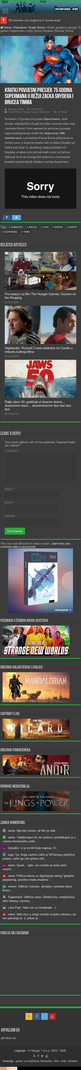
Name (9, 489)
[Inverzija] (40, 7)
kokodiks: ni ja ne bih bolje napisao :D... (33, 848)
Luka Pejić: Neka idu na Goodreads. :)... (33, 907)
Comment (12, 450)
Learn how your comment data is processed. (35, 545)
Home (7, 27)
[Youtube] (52, 1016)
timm (26, 232)
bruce (33, 227)
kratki (59, 227)
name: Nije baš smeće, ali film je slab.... (33, 830)
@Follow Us (10, 1030)
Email (9, 502)
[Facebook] (36, 1016)
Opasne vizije (30, 112)
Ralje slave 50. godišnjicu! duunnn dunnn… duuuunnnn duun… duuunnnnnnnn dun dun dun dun (38, 405)
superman (10, 232)
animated (17, 227)
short (73, 227)
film (46, 227)
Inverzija (8, 1061)
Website (10, 515)
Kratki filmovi (37, 27)
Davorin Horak (16, 109)
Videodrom (20, 27)
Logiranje (19, 1050)
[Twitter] (44, 1016)
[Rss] (28, 1016)
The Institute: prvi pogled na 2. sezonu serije (34, 20)
